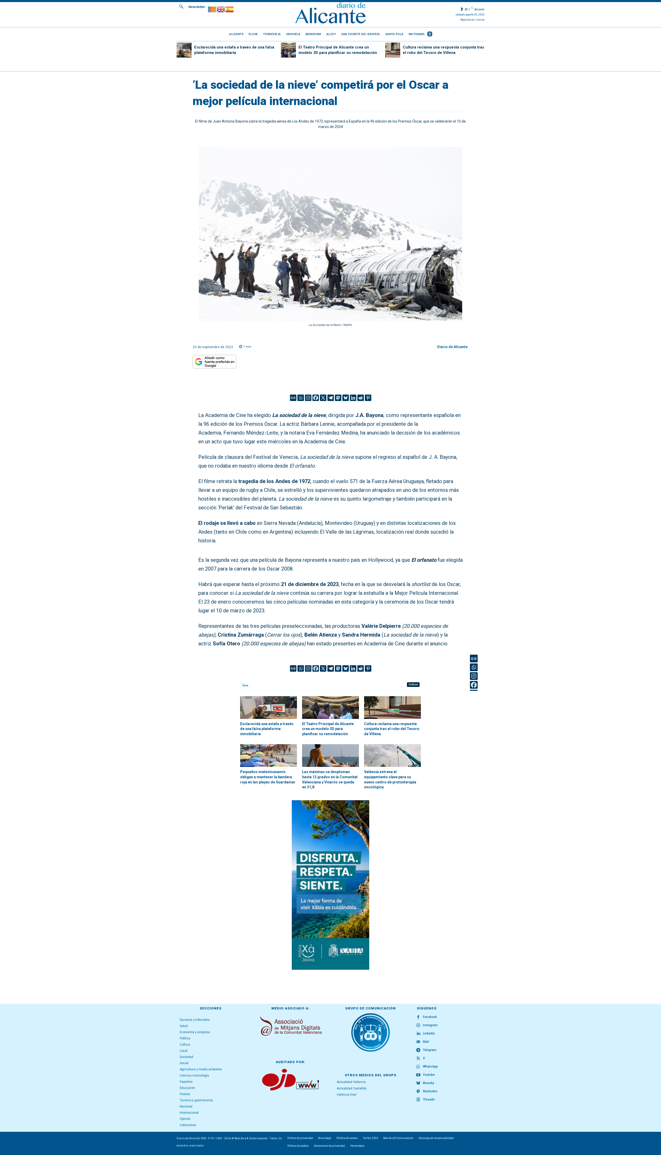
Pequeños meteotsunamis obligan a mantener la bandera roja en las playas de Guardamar (267, 777)
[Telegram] (330, 398)
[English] (221, 8)
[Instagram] (308, 398)
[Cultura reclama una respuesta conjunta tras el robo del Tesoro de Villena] (392, 50)
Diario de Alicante (452, 347)
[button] (181, 6)
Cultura (413, 684)
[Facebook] (315, 398)
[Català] (212, 8)
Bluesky (428, 1083)
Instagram (430, 1025)
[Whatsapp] (300, 398)
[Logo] (330, 13)
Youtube (429, 1075)
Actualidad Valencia (351, 1082)
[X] (323, 398)
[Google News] (293, 398)
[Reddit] (360, 398)
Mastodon (430, 1091)
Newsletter (196, 7)
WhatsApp (430, 1066)
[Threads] (418, 1100)
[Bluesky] (345, 398)
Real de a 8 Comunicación (251, 1138)
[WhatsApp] (418, 1067)
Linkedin (429, 1033)
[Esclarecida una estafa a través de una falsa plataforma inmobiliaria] (184, 50)
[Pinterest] (368, 398)
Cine (245, 685)
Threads (429, 1099)
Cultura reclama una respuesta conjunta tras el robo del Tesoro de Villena (391, 729)
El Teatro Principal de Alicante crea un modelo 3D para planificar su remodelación (328, 729)
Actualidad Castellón (352, 1088)
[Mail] (418, 1042)
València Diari (347, 1094)
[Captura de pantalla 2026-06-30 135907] (330, 885)
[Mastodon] (338, 398)
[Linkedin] (353, 398)
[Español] (229, 8)
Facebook (430, 1017)
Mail (426, 1042)
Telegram (429, 1050)
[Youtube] (418, 1075)
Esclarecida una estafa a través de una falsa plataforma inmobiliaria (267, 729)
